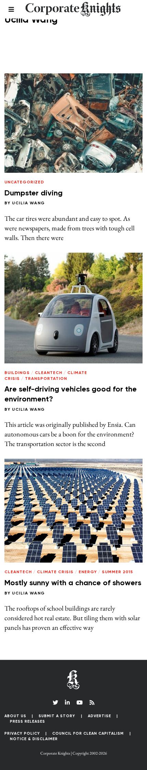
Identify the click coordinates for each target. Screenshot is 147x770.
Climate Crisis (55, 572)
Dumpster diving (33, 193)
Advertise (99, 716)
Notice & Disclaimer (34, 739)
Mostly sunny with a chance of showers (72, 583)
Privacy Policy (22, 733)
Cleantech (48, 373)
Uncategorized (24, 182)
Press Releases (27, 721)
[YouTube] (79, 702)
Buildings (17, 373)
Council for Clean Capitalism (88, 733)
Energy (88, 572)
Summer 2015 (117, 572)
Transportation (46, 379)
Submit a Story (57, 716)
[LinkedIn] (67, 702)
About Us (15, 716)
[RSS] (92, 702)
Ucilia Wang (28, 203)
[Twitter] (55, 702)
